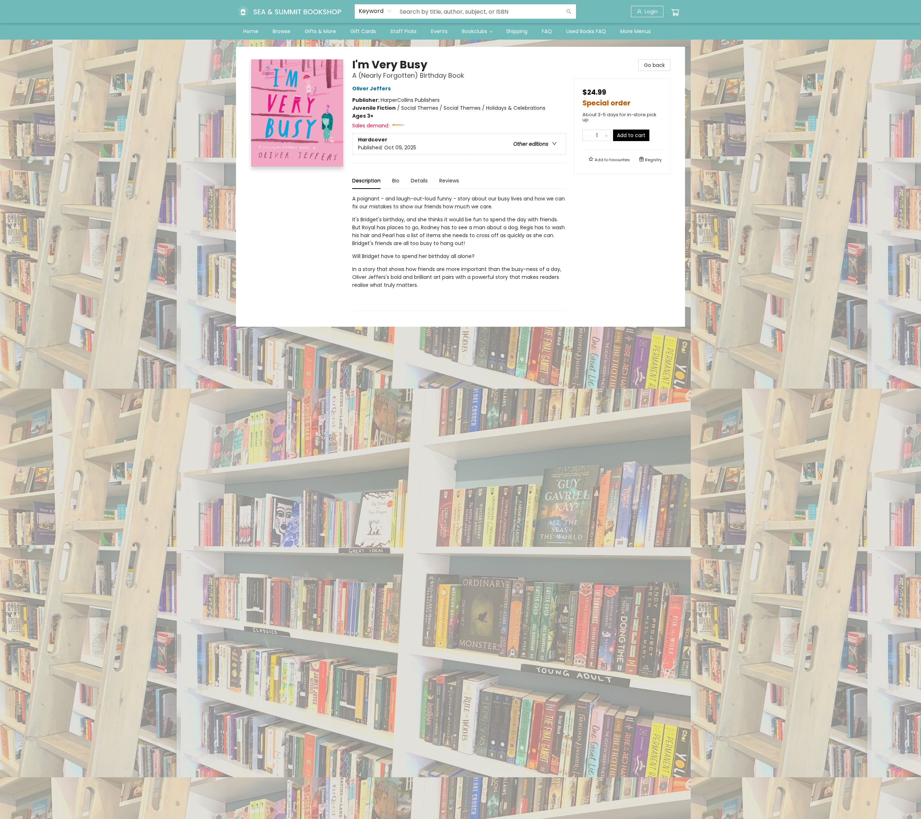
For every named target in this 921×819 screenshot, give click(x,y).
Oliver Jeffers (371, 88)
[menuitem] (251, 31)
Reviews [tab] (449, 180)
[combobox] (375, 11)
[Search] (569, 11)
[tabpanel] (459, 253)
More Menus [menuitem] (635, 31)
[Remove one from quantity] (587, 135)
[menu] (460, 31)
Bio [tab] (395, 180)
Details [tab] (419, 180)
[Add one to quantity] (606, 135)
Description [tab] (366, 180)
